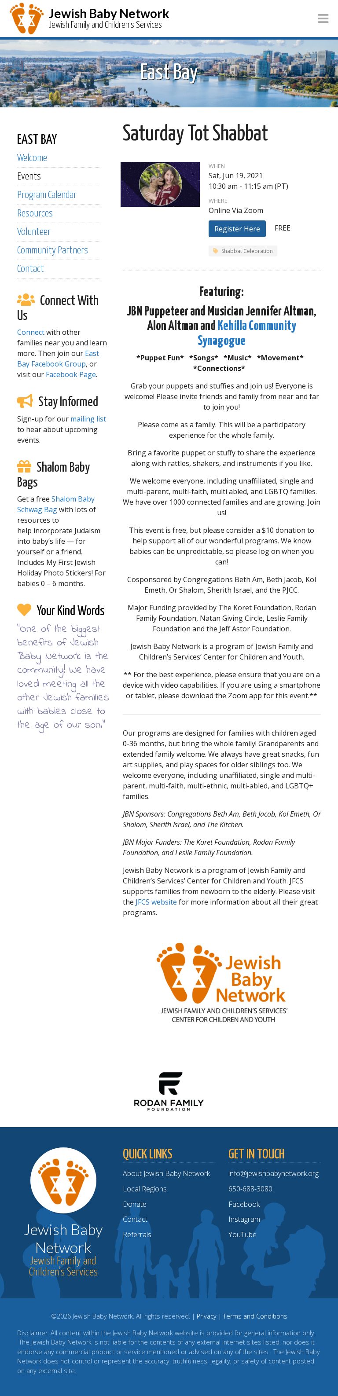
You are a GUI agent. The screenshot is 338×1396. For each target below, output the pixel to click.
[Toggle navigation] (323, 19)
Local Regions (145, 1189)
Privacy (207, 1316)
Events (29, 177)
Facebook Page (71, 374)
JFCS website (156, 902)
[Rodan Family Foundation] (169, 1090)
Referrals (137, 1234)
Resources (35, 214)
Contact (30, 269)
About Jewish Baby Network (166, 1173)
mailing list (88, 419)
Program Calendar (47, 195)
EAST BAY (37, 140)
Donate (135, 1204)
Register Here (237, 229)
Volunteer (34, 232)
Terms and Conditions (255, 1316)
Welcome (32, 158)
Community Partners (52, 250)
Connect (30, 332)
